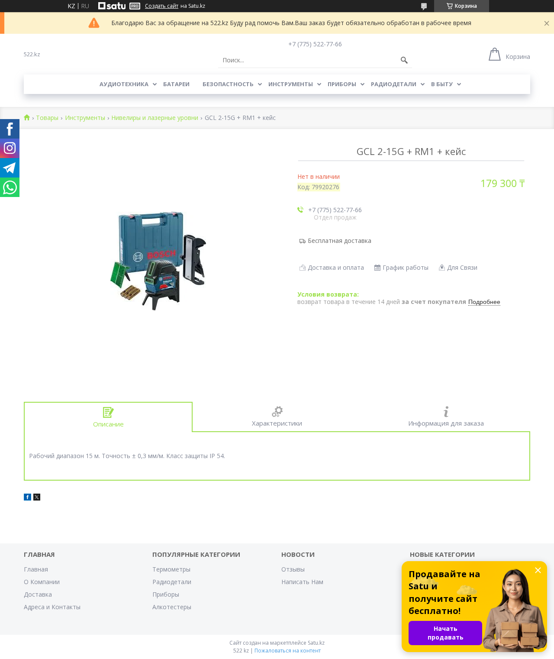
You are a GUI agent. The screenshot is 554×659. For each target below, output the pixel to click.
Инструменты (290, 84)
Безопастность (228, 84)
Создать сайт (161, 6)
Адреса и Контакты (52, 607)
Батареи (176, 84)
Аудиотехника (124, 84)
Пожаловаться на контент (287, 650)
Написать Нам (302, 582)
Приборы (342, 84)
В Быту (442, 84)
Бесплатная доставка (339, 240)
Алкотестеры (171, 607)
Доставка (38, 594)
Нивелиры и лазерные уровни (154, 118)
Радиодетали (393, 84)
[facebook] (27, 498)
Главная (36, 569)
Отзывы (293, 569)
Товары (47, 118)
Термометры (171, 569)
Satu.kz (316, 642)
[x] (36, 498)
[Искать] (404, 60)
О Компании (42, 582)
